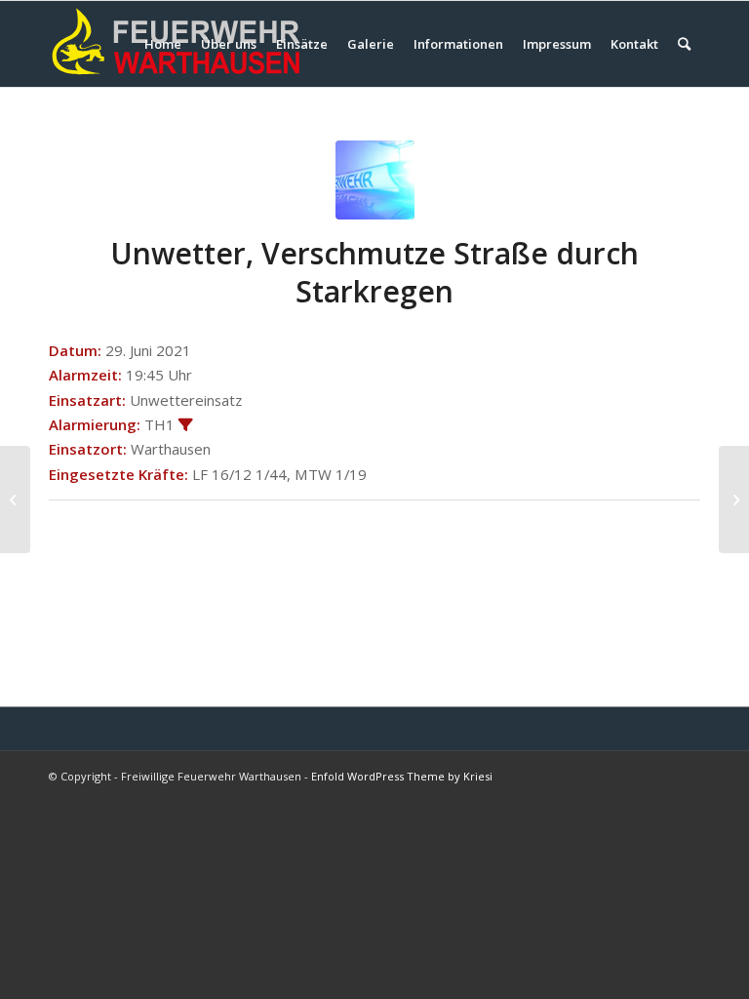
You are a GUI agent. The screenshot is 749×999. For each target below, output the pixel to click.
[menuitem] (163, 44)
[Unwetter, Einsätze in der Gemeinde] (15, 499)
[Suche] (684, 44)
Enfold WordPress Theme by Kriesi (402, 776)
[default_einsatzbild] (374, 180)
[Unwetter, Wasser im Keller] (734, 499)
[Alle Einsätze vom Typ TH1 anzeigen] (185, 426)
